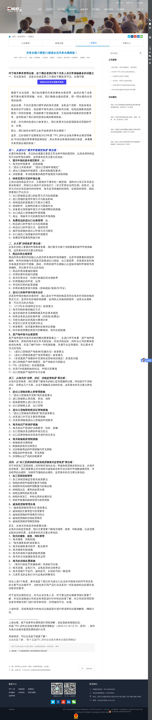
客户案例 (96, 9)
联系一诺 (130, 3)
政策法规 (59, 43)
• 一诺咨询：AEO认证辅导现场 (121, 80)
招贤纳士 (31, 689)
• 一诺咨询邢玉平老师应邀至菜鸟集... (123, 85)
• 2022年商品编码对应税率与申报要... (124, 89)
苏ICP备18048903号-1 (96, 709)
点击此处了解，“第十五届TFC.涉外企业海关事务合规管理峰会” (42, 639)
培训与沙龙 (108, 9)
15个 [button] (35, 646)
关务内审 (84, 9)
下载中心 (126, 43)
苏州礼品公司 (81, 712)
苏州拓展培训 (124, 709)
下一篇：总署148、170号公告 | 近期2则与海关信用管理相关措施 (30, 670)
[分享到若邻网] (129, 36)
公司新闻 (26, 43)
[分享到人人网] (150, 59)
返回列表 (89, 668)
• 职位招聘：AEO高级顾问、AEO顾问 (124, 67)
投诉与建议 (32, 692)
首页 (40, 9)
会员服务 (140, 3)
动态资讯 (49, 9)
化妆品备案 (95, 712)
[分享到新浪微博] (150, 52)
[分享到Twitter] (135, 36)
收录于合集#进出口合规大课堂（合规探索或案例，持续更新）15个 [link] (52, 68)
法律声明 (12, 696)
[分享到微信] (141, 36)
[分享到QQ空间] (150, 63)
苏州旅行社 (88, 712)
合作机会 (21, 692)
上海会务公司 (132, 709)
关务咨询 (61, 9)
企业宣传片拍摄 (103, 712)
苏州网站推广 (115, 709)
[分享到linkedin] (138, 36)
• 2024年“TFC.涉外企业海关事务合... (123, 72)
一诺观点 (30, 36)
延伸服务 (121, 9)
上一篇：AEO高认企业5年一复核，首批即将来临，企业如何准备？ (30, 666)
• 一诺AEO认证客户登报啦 (120, 76)
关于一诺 (119, 3)
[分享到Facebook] (132, 36)
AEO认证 (72, 9)
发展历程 (21, 689)
